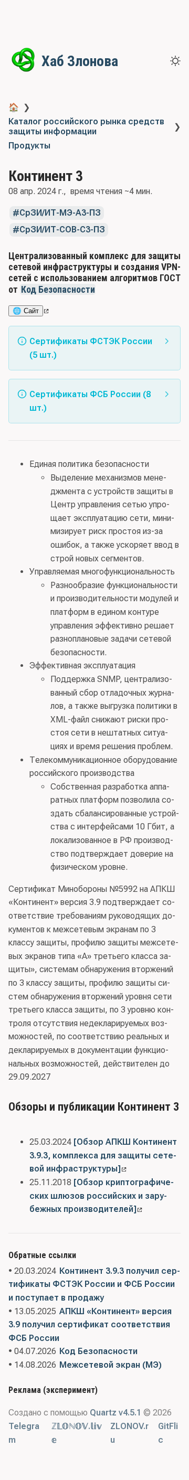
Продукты (29, 146)
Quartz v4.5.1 (115, 1413)
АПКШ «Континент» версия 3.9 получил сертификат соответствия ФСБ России (90, 1324)
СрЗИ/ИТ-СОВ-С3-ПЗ (62, 230)
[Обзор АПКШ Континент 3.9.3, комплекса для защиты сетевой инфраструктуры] (103, 1155)
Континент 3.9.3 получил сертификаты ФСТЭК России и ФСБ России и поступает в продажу (94, 1284)
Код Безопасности (58, 289)
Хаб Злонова (79, 61)
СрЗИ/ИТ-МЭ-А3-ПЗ (60, 213)
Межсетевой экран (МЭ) (110, 1365)
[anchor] (105, 289)
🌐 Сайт (26, 311)
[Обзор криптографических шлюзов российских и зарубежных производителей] (101, 1195)
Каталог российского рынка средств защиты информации (86, 126)
